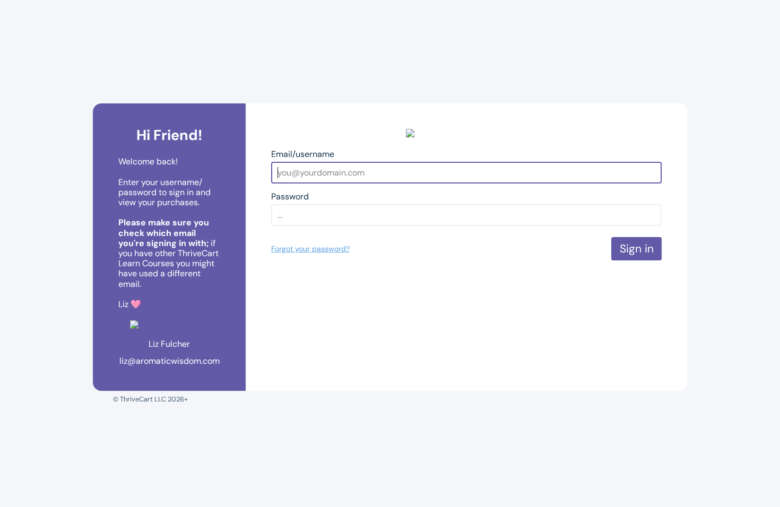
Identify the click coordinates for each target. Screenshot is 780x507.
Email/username (302, 154)
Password (290, 196)
